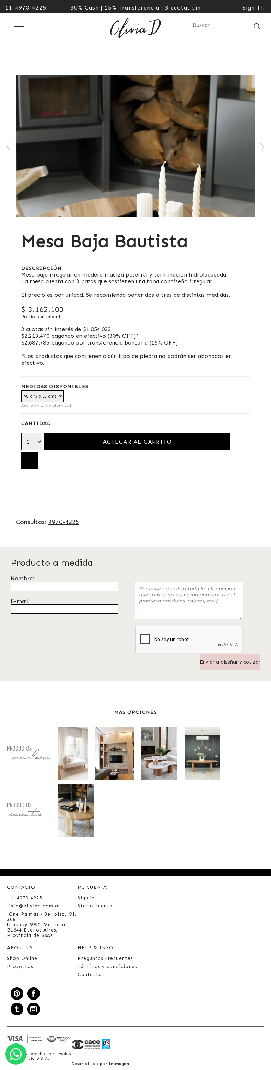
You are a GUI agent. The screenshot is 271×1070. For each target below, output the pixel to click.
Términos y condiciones (107, 966)
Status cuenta (95, 906)
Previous (8, 145)
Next (262, 145)
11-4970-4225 (25, 7)
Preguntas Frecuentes (105, 958)
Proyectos (20, 966)
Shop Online (22, 958)
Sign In (253, 7)
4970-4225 (63, 522)
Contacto (90, 974)
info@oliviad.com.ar (34, 906)
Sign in (86, 897)
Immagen (119, 1064)
